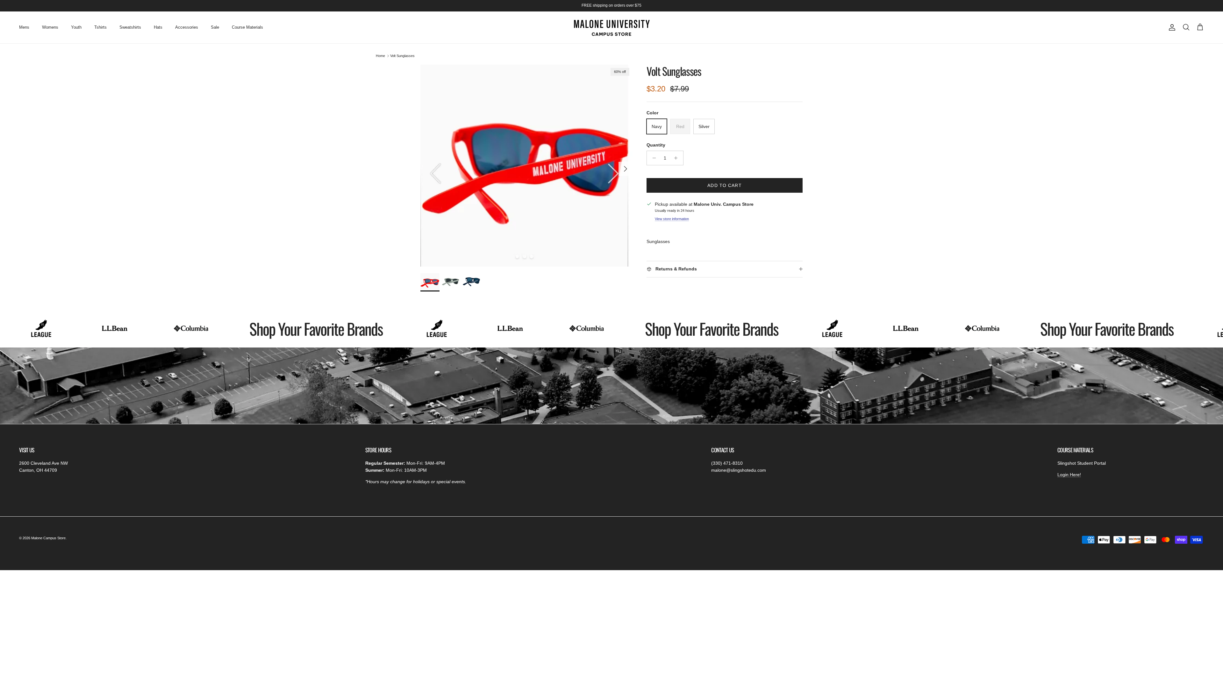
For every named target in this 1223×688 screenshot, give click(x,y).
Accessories (186, 27)
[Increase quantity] (677, 158)
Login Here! (1069, 474)
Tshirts (100, 27)
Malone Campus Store (48, 538)
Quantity (656, 144)
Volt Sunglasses (402, 56)
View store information (672, 219)
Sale (215, 27)
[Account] (1171, 27)
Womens (50, 27)
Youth (76, 27)
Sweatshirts (130, 27)
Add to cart (724, 185)
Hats (158, 27)
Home (380, 56)
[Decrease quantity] (652, 158)
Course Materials (247, 27)
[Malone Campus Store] (611, 27)
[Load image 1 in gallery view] (526, 166)
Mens (24, 27)
